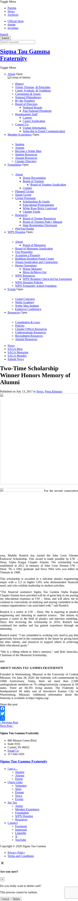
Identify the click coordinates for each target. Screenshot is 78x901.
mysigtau (13, 28)
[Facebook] (39, 708)
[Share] (39, 718)
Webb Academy (24, 302)
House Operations (26, 265)
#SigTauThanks (24, 228)
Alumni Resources (26, 157)
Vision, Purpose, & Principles (32, 87)
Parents (12, 8)
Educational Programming (38, 204)
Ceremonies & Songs (28, 94)
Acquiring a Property (27, 255)
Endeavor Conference (28, 309)
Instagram (21, 829)
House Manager (32, 268)
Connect (13, 822)
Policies (19, 325)
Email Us (13, 750)
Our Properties (24, 252)
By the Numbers (25, 100)
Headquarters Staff (26, 114)
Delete (16, 899)
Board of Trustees (33, 181)
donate (12, 24)
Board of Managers (34, 245)
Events (12, 289)
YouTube (20, 839)
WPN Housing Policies (29, 282)
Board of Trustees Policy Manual (42, 221)
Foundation (14, 164)
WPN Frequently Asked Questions (36, 285)
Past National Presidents (37, 110)
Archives (13, 14)
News (11, 11)
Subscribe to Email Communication (44, 131)
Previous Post (9, 722)
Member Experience (20, 134)
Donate (19, 792)
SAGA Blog (15, 349)
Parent (19, 778)
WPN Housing (16, 232)
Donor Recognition (34, 177)
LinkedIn (20, 833)
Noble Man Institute (27, 305)
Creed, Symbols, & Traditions (33, 90)
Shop (18, 789)
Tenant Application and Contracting (36, 262)
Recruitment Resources (29, 335)
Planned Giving (24, 191)
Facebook (21, 826)
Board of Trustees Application (48, 184)
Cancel (5, 899)
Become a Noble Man (28, 151)
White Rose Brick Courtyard (40, 208)
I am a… (13, 768)
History (19, 83)
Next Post (6, 725)
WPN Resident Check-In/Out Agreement (47, 279)
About (11, 74)
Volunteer (21, 785)
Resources (21, 215)
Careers (27, 117)
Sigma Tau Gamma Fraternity (25, 55)
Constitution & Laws (27, 322)
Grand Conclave (25, 299)
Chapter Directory (26, 161)
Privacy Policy (16, 852)
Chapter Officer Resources (31, 329)
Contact (27, 188)
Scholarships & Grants (36, 201)
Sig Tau (12, 802)
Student (19, 144)
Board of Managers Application (34, 248)
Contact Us (22, 124)
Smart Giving (23, 194)
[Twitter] (39, 713)
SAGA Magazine (18, 352)
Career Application (34, 121)
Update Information (34, 127)
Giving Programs (25, 198)
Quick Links (15, 782)
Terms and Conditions (21, 856)
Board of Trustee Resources (39, 218)
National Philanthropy (28, 97)
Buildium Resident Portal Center (34, 258)
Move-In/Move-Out (34, 272)
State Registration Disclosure (40, 225)
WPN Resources (25, 275)
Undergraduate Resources (30, 332)
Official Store (16, 21)
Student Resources (26, 154)
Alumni (19, 147)
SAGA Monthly (17, 355)
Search (4, 34)
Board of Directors (26, 104)
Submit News (16, 359)
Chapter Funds (31, 211)
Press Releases (53, 391)
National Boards (32, 107)
